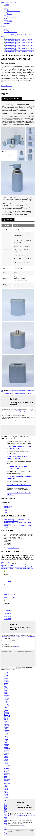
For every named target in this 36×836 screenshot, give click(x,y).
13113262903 (7, 581)
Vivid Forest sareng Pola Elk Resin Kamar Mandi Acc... (19, 447)
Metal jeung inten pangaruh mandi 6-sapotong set (18, 393)
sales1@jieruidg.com (9, 597)
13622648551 (7, 619)
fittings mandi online (20, 568)
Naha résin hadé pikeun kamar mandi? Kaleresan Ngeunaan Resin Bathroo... (17, 520)
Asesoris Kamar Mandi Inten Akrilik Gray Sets (17, 467)
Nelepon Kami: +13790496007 (9, 2)
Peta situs (3, 565)
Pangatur (9, 14)
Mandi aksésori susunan (13, 11)
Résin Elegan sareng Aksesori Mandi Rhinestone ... (17, 457)
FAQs (5, 18)
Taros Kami (7, 23)
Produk (6, 9)
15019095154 (7, 613)
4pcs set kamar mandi (20, 567)
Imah (5, 8)
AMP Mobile (10, 565)
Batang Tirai (11, 568)
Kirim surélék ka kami (6, 86)
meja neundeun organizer (7, 567)
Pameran (9, 21)
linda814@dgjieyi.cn (13, 548)
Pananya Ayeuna (5, 562)
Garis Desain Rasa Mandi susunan (19, 485)
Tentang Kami (8, 20)
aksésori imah (30, 568)
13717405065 (7, 616)
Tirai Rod (9, 12)
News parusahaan (12, 17)
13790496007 (7, 610)
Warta (5, 15)
